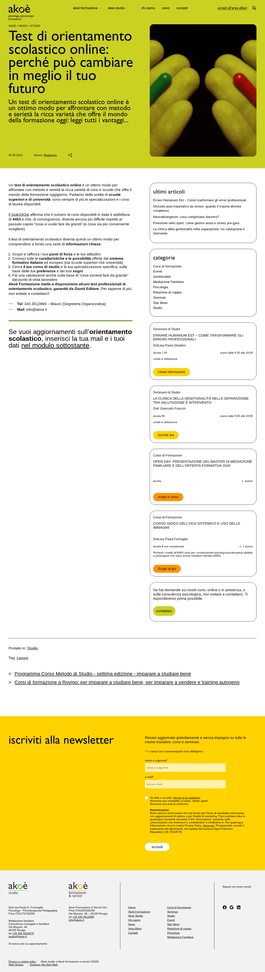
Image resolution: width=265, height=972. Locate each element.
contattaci (164, 611)
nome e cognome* (156, 760)
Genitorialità (162, 277)
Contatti (182, 8)
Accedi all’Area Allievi (232, 8)
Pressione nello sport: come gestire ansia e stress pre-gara (196, 223)
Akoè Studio (116, 8)
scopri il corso (168, 497)
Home (132, 907)
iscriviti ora (166, 435)
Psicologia (160, 287)
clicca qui (208, 825)
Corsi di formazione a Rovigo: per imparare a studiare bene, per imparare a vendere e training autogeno (124, 682)
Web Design (16, 964)
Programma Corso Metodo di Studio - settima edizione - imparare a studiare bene (100, 673)
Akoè (12, 25)
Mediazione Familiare (168, 282)
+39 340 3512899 (83, 916)
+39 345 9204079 (23, 933)
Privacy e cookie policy (22, 961)
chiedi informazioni (171, 372)
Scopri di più (167, 569)
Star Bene (160, 303)
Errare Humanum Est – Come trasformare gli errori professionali (199, 200)
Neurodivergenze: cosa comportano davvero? (186, 217)
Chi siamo (148, 8)
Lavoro (22, 658)
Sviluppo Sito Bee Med (44, 964)
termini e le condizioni (187, 797)
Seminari (159, 297)
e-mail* (149, 776)
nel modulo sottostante (55, 345)
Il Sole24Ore (19, 215)
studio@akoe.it (18, 936)
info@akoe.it (76, 920)
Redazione (50, 155)
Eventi (157, 271)
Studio (35, 25)
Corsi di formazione (167, 266)
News (166, 8)
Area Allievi (135, 928)
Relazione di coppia (167, 292)
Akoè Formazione (85, 8)
